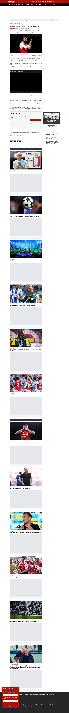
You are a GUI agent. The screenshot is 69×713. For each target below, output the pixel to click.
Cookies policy (49, 702)
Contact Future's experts (26, 702)
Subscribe (50, 1)
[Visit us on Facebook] (38, 1)
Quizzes (45, 4)
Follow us (34, 55)
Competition (12, 23)
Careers (23, 704)
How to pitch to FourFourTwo (27, 706)
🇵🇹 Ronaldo (41, 20)
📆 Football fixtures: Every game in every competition (26, 20)
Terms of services (23, 123)
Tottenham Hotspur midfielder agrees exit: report (52, 138)
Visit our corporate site (49, 694)
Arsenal (19, 141)
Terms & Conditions (9, 705)
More (54, 4)
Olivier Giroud (13, 141)
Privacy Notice (13, 123)
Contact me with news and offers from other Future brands (10, 698)
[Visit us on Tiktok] (47, 1)
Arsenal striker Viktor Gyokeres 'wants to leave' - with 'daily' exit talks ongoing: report (52, 133)
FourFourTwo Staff (17, 28)
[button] (60, 1)
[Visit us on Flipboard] (45, 1)
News (32, 4)
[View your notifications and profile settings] (58, 2)
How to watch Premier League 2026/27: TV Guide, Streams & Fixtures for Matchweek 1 (52, 142)
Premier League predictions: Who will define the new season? (51, 121)
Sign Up (10, 701)
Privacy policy (36, 702)
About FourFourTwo (38, 704)
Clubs (50, 4)
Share (12, 55)
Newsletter (27, 4)
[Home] (9, 4)
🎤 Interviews (54, 20)
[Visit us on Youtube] (42, 1)
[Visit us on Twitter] (40, 1)
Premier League (17, 23)
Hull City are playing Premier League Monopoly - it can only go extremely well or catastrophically (52, 127)
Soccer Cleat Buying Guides (17, 4)
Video (36, 4)
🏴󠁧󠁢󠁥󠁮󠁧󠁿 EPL (48, 20)
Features (41, 4)
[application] (26, 82)
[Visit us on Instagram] (43, 1)
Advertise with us (50, 704)
